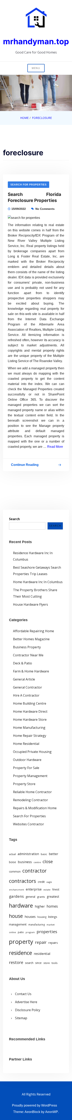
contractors (22, 880)
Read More (55, 446)
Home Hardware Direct (30, 711)
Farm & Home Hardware (31, 671)
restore (16, 962)
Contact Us (23, 994)
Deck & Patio (22, 663)
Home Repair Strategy (29, 735)
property (21, 942)
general (30, 897)
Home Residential (26, 743)
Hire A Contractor (26, 695)
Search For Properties (28, 184)
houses (30, 916)
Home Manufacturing (29, 727)
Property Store (24, 784)
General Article (24, 679)
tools (55, 963)
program (30, 932)
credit (41, 882)
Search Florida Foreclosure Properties (34, 197)
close (48, 861)
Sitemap (21, 1018)
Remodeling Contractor (30, 800)
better (53, 854)
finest (55, 889)
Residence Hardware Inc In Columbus (33, 556)
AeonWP (51, 1112)
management (18, 924)
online (12, 932)
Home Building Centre (29, 703)
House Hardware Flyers (30, 604)
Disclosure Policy (27, 1010)
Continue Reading (25, 465)
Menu (36, 68)
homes (52, 906)
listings (52, 917)
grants (41, 897)
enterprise (34, 889)
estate (46, 889)
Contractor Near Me (28, 655)
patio (21, 932)
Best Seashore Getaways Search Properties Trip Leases (37, 570)
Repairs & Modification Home (35, 808)
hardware (21, 905)
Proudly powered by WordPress (34, 1105)
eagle (49, 882)
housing (41, 917)
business (25, 862)
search (29, 963)
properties (47, 931)
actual (12, 854)
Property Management (30, 776)
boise (12, 862)
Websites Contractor (28, 824)
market (51, 924)
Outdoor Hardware (27, 760)
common (15, 871)
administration (28, 854)
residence (20, 952)
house (16, 915)
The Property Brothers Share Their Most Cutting (35, 593)
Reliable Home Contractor (32, 792)
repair (41, 942)
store (46, 963)
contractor (34, 870)
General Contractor (27, 687)
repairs (53, 943)
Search (14, 519)
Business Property (27, 647)
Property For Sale (26, 768)
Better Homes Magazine (31, 639)
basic (44, 854)
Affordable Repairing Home (33, 631)
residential (42, 953)
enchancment (16, 889)
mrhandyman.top (36, 41)
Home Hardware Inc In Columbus (38, 582)
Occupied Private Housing (32, 751)
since (38, 963)
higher (40, 906)
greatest (53, 896)
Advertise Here (26, 1002)
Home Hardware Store (30, 719)
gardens (16, 896)
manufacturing (36, 924)
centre (37, 862)
